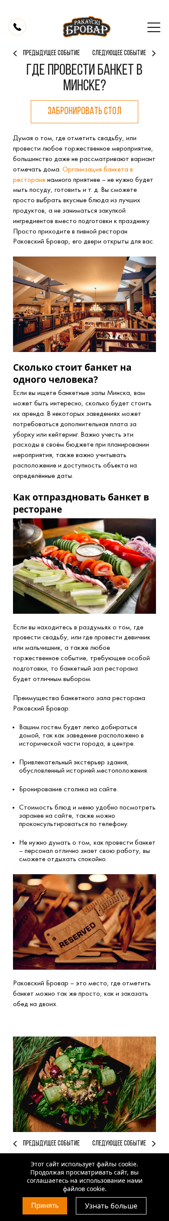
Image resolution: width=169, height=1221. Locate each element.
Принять (44, 1205)
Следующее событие (119, 1143)
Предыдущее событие (51, 1143)
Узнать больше (111, 1206)
